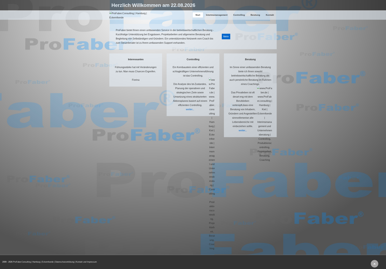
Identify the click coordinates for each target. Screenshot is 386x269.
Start (197, 15)
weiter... (190, 109)
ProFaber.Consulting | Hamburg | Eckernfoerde (33, 262)
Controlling (239, 15)
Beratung (255, 15)
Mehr (226, 36)
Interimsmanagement (217, 15)
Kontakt (270, 15)
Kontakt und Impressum (86, 262)
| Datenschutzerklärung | (64, 262)
